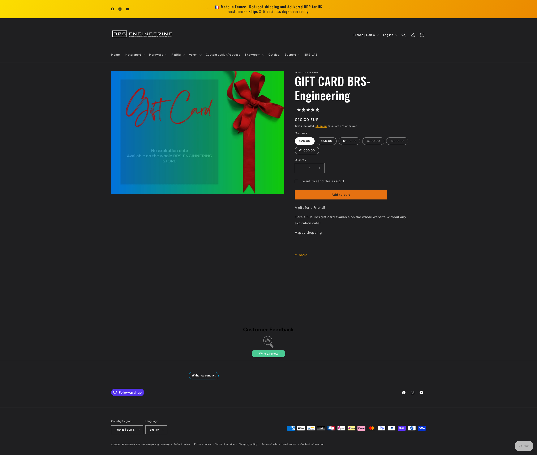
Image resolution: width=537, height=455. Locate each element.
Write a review (268, 353)
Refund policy (182, 444)
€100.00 (349, 141)
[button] (134, 54)
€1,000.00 (307, 150)
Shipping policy (248, 444)
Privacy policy (202, 444)
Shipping (321, 126)
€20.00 (304, 141)
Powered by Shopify (158, 444)
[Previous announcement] (207, 9)
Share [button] (303, 255)
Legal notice (289, 444)
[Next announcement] (330, 9)
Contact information (312, 444)
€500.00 (397, 141)
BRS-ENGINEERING (133, 444)
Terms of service (225, 444)
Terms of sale (270, 444)
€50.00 (326, 141)
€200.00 (373, 141)
